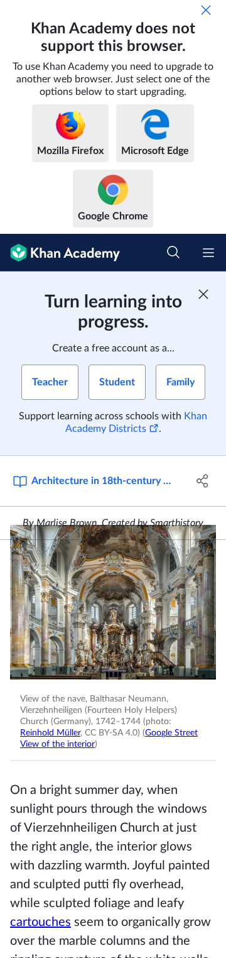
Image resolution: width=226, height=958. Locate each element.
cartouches (40, 922)
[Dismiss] (206, 10)
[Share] (202, 480)
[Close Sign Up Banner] (203, 294)
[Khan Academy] (60, 252)
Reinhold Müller (50, 733)
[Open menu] (208, 252)
